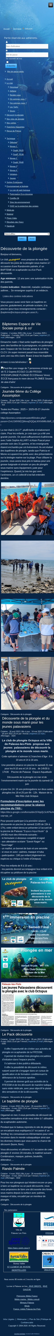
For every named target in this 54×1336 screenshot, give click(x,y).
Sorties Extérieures (15, 182)
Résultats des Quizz (15, 222)
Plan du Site (34, 1319)
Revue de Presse (14, 131)
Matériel (10, 214)
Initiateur (13, 174)
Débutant (13, 142)
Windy (27, 1306)
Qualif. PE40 (18, 154)
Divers (12, 111)
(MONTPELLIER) (19, 1270)
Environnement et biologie (17, 186)
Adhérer (13, 91)
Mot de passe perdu (15, 71)
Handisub (10, 226)
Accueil (6, 29)
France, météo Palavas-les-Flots (27, 1309)
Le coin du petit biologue (20, 190)
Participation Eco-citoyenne (21, 194)
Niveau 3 (13, 166)
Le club (10, 83)
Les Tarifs (14, 107)
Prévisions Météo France (27, 1296)
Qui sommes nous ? (18, 103)
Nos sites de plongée (15, 119)
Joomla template (19, 1334)
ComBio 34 (14, 198)
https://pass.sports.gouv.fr (19, 1248)
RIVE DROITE (34, 1286)
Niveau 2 (13, 158)
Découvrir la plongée (15, 115)
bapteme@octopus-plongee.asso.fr (19, 312)
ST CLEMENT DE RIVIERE (19, 1267)
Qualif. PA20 (18, 150)
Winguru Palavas (27, 1303)
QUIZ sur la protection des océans (24, 206)
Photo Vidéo (12, 218)
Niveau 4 (13, 170)
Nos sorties (11, 123)
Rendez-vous (15, 95)
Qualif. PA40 (18, 162)
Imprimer (44, 335)
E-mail (40, 403)
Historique (14, 87)
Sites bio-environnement (20, 202)
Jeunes (13, 178)
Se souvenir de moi (14, 59)
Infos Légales (8, 1319)
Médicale (10, 210)
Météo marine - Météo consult (27, 1299)
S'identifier (11, 66)
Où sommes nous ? (18, 99)
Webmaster (22, 1319)
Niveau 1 (13, 146)
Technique (17, 29)
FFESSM (49, 1233)
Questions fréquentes (15, 127)
